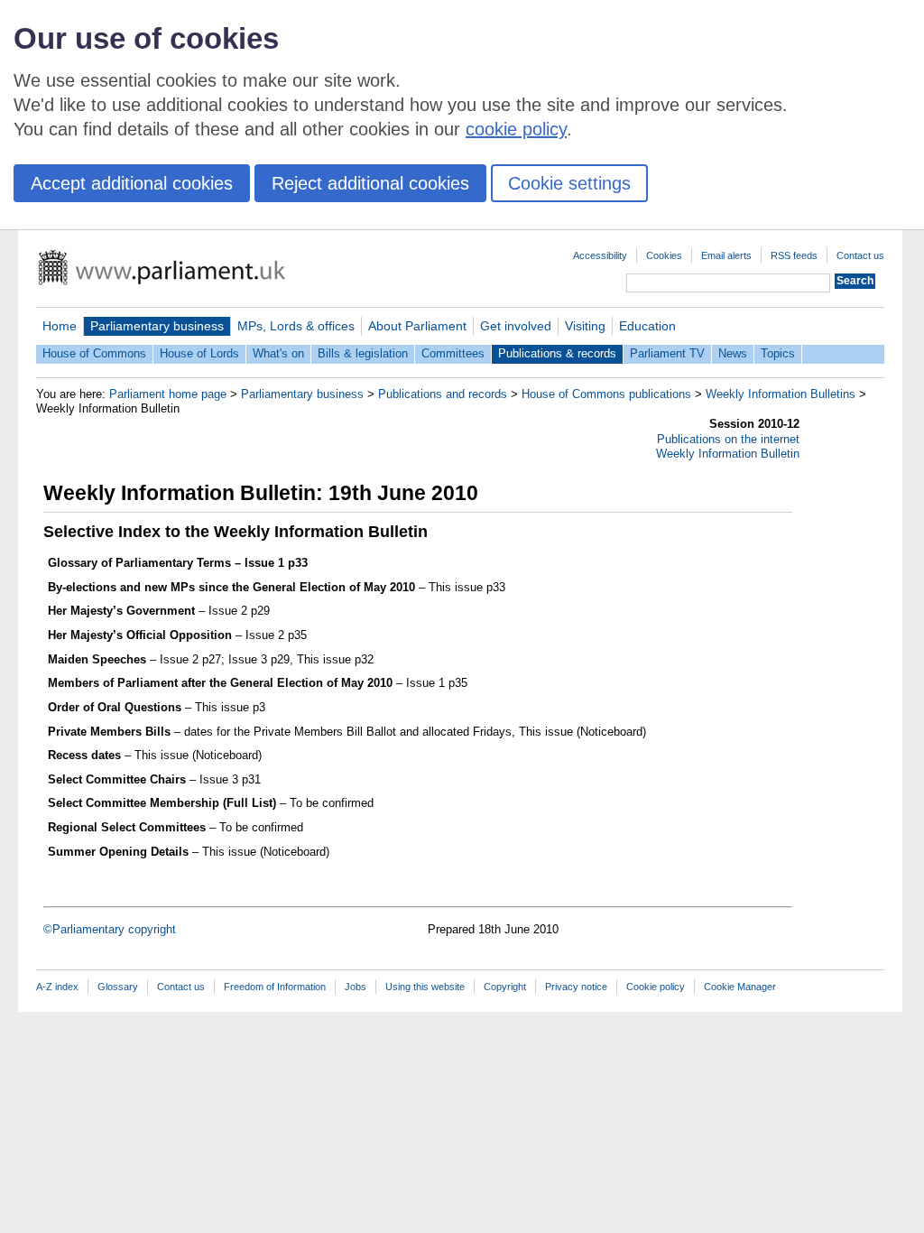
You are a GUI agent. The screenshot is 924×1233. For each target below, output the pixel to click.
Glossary (117, 986)
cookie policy (516, 129)
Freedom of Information (275, 986)
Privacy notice (576, 986)
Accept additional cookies (132, 183)
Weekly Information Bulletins (780, 394)
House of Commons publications (606, 394)
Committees (453, 353)
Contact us (860, 255)
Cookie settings (569, 183)
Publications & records (557, 353)
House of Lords (199, 353)
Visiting (585, 326)
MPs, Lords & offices (296, 326)
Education (647, 326)
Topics (778, 353)
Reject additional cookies (370, 183)
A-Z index (57, 986)
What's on (278, 353)
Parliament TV (667, 353)
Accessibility (600, 255)
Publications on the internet (728, 439)
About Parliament (417, 326)
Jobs (355, 986)
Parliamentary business (157, 326)
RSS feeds (794, 255)
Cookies (664, 255)
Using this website (425, 986)
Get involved (515, 326)
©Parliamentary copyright (109, 929)
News (732, 353)
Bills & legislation (363, 353)
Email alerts (726, 255)
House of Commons (94, 353)
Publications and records (442, 394)
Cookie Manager (740, 986)
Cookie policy (655, 986)
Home (59, 326)
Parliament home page (167, 394)
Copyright (505, 986)
